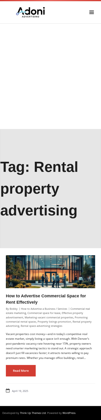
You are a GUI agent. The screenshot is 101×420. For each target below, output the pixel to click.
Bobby (14, 308)
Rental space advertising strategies (41, 326)
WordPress (68, 413)
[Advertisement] (50, 76)
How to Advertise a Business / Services (44, 308)
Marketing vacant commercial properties (49, 317)
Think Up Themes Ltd (33, 413)
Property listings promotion (54, 321)
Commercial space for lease (43, 313)
